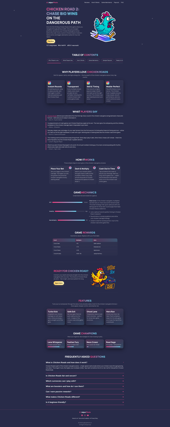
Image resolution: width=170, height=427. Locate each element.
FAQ (122, 2)
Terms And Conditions (84, 418)
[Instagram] (85, 415)
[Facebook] (82, 415)
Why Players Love (54, 60)
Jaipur (53, 2)
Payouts (116, 2)
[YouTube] (88, 415)
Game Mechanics (106, 2)
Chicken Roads (52, 116)
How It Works (95, 2)
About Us (74, 418)
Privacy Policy (94, 418)
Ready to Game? (121, 60)
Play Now (51, 41)
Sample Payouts (107, 60)
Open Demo (59, 283)
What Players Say (68, 60)
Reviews (87, 2)
